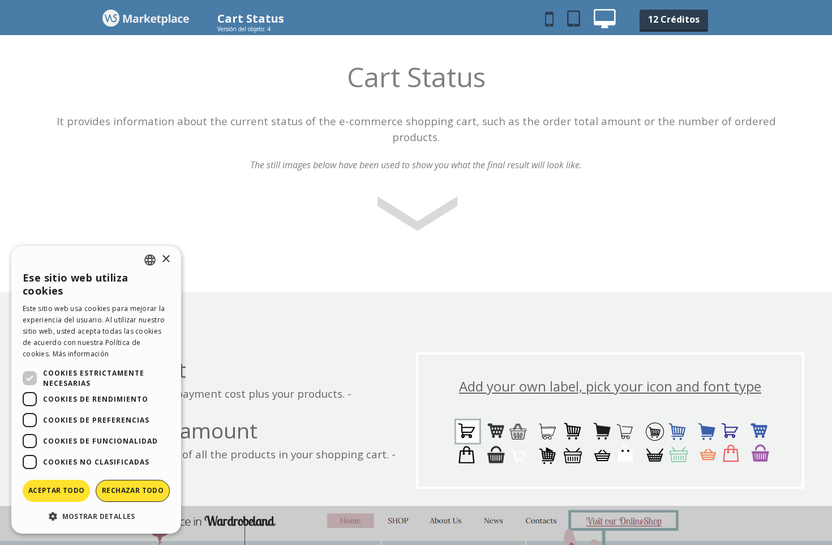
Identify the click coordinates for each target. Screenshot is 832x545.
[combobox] (150, 260)
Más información (81, 354)
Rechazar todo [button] (133, 490)
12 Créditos (674, 19)
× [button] (165, 259)
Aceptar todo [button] (56, 490)
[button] (96, 515)
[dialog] (96, 390)
